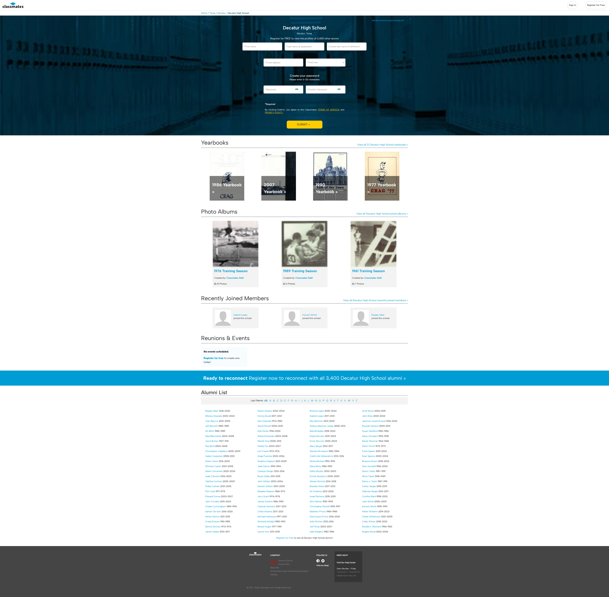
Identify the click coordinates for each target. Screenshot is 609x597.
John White (368, 501)
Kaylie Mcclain (317, 436)
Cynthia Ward (369, 496)
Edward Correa (212, 496)
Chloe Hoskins (265, 511)
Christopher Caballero (216, 451)
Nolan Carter (211, 461)
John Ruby (367, 416)
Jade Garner (264, 466)
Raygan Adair (378, 315)
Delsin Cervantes (214, 471)
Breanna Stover (369, 461)
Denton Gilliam (265, 486)
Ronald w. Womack (371, 526)
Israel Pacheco (317, 496)
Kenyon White (309, 315)
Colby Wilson (369, 521)
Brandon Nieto (317, 486)
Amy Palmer (316, 501)
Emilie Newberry (318, 476)
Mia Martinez (316, 421)
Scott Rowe (368, 411)
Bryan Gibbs (264, 476)
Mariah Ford (263, 441)
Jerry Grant (263, 496)
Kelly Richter (316, 521)
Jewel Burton (212, 441)
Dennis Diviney (213, 526)
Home (204, 13)
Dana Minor (315, 466)
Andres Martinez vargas (322, 426)
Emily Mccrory (317, 441)
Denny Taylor (368, 471)
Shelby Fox (263, 446)
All (266, 400)
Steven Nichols (317, 481)
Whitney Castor (213, 466)
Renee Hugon (264, 526)
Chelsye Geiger (265, 471)
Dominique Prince (319, 516)
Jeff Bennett (211, 426)
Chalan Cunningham (215, 506)
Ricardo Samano (370, 426)
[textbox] (325, 62)
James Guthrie (265, 501)
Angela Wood (369, 531)
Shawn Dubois (265, 411)
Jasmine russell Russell (374, 421)
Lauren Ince (263, 531)
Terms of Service (328, 109)
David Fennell (264, 426)
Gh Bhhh (209, 431)
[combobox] (325, 62)
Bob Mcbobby (317, 431)
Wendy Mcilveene (319, 451)
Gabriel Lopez (240, 315)
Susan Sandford (370, 431)
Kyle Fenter (263, 431)
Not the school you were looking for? (388, 20)
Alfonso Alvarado (213, 416)
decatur (222, 13)
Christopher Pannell (320, 506)
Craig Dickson (212, 521)
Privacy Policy (274, 112)
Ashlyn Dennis (212, 516)
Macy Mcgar (316, 446)
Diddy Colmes (212, 486)
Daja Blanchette (213, 436)
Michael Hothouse (267, 516)
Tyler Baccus (211, 421)
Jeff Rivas (315, 526)
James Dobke (212, 531)
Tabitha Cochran (213, 481)
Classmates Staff (235, 278)
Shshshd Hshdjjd (266, 521)
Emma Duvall (264, 416)
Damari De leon (213, 511)
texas (212, 13)
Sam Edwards (264, 421)
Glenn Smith (368, 446)
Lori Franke (263, 451)
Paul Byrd (210, 446)
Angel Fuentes (265, 456)
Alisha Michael (317, 461)
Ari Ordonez (316, 491)
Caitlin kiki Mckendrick (321, 456)
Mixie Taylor (368, 476)
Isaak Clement (212, 476)
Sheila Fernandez (266, 436)
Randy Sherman (370, 441)
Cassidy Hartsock (266, 506)
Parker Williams (370, 511)
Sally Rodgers (316, 531)
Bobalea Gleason (266, 491)
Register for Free (285, 538)
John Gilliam (264, 481)
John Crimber (212, 501)
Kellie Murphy (317, 471)
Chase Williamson (371, 516)
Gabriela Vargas (370, 491)
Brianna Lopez (317, 411)
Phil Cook (210, 491)
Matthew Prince (318, 511)
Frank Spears (368, 451)
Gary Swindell (369, 466)
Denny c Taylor (369, 481)
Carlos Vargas (369, 486)
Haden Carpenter (214, 456)
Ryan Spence (368, 456)
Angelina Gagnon (266, 461)
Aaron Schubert (370, 436)
